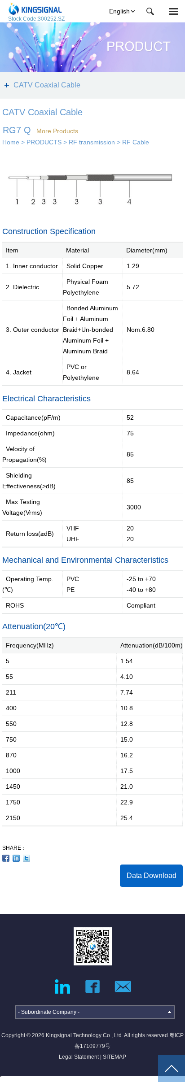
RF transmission (92, 142)
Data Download (151, 875)
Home (10, 142)
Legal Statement (79, 1057)
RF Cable (135, 142)
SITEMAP (114, 1057)
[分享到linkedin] (16, 858)
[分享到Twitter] (27, 858)
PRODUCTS (44, 142)
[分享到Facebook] (6, 858)
